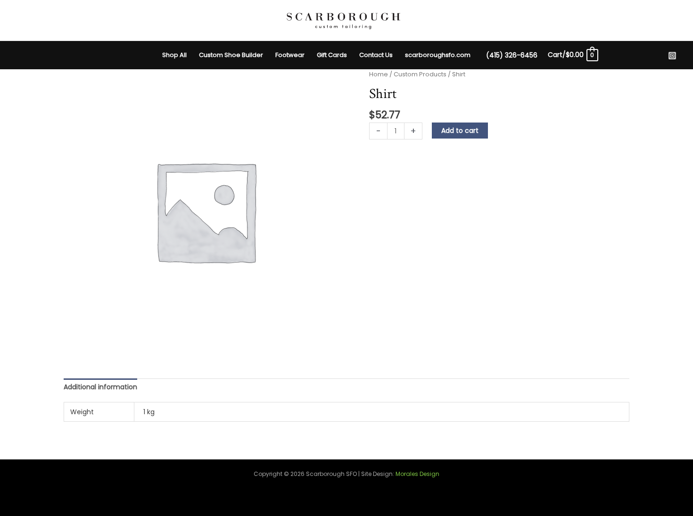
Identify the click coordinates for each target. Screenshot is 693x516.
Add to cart (459, 130)
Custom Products (420, 74)
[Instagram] (672, 55)
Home (378, 74)
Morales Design (417, 474)
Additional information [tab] (100, 387)
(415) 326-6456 (511, 55)
